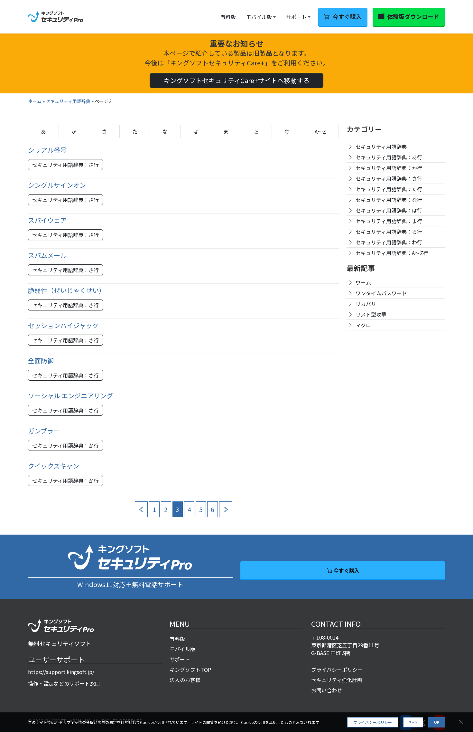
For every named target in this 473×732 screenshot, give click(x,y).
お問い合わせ (326, 690)
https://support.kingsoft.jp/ (61, 672)
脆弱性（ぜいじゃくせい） (66, 290)
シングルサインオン (57, 185)
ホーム (35, 101)
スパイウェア (47, 220)
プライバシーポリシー (337, 669)
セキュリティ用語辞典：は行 (389, 210)
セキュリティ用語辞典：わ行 (389, 242)
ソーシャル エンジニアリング (70, 395)
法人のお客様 (185, 680)
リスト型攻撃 (371, 314)
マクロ (363, 325)
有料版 (228, 17)
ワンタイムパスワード (381, 293)
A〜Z (320, 131)
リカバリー (368, 304)
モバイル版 (259, 17)
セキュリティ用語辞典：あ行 (389, 157)
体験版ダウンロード (413, 16)
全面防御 (41, 360)
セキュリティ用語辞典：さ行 (65, 164)
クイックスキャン (53, 466)
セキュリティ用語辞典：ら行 (389, 231)
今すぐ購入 (347, 16)
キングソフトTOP (190, 669)
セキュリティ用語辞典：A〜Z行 (392, 253)
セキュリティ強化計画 (336, 680)
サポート (296, 17)
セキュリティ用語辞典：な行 (389, 200)
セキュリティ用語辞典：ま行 (389, 221)
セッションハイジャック (63, 325)
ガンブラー (44, 430)
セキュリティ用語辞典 (68, 101)
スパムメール (47, 255)
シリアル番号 (47, 150)
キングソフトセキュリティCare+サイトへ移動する (237, 80)
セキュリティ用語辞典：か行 (65, 445)
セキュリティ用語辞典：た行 (389, 189)
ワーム (363, 282)
